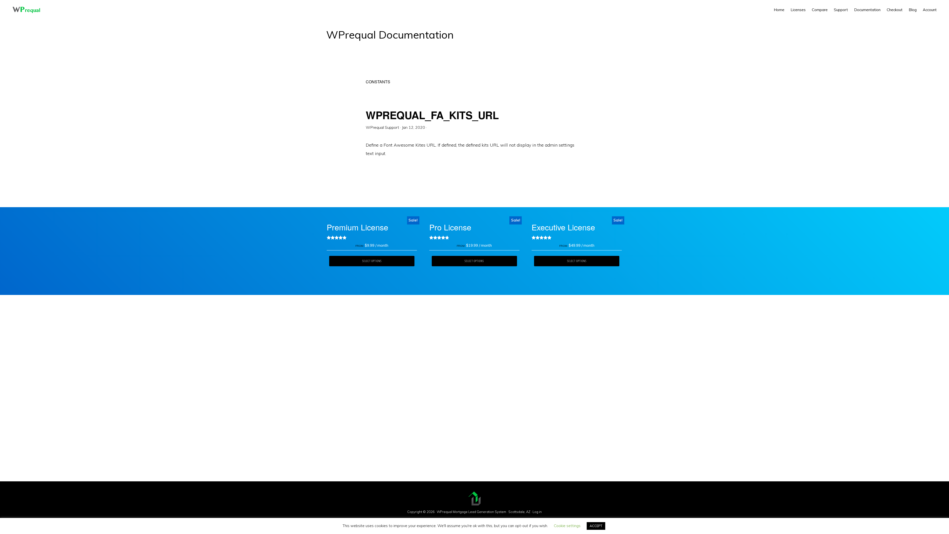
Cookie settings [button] (567, 525)
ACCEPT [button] (596, 526)
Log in (537, 512)
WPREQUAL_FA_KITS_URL (432, 115)
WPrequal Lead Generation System (26, 10)
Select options (372, 261)
